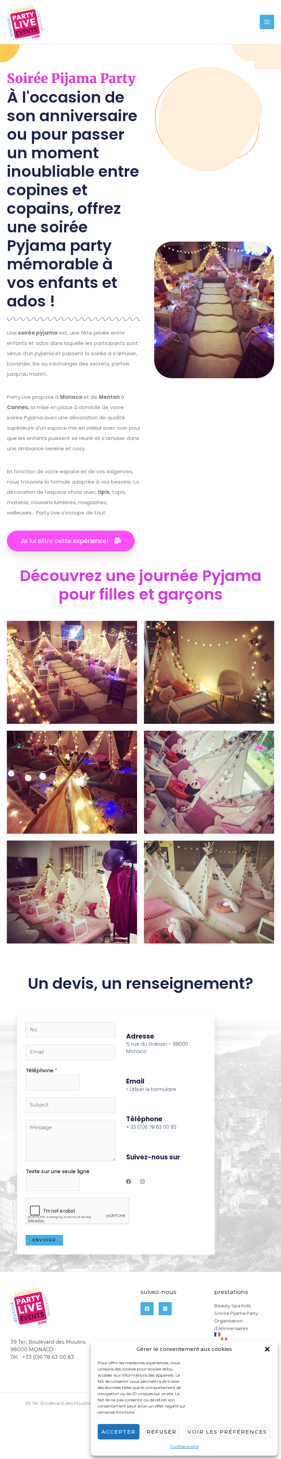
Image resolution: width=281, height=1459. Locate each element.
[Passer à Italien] (246, 1340)
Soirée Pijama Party (236, 1313)
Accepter (118, 1431)
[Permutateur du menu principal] (267, 22)
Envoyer (44, 1240)
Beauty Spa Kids (232, 1305)
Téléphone (41, 1070)
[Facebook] (147, 1308)
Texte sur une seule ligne (57, 1171)
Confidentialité (184, 1446)
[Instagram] (165, 1308)
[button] (267, 1349)
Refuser (161, 1431)
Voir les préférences (227, 1431)
